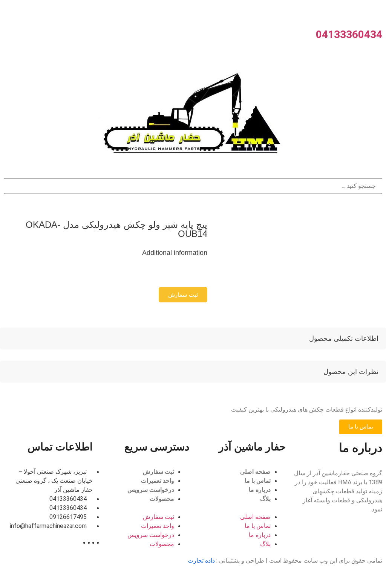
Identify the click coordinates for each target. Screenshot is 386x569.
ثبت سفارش (158, 471)
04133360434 (349, 34)
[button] (183, 294)
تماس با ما (258, 480)
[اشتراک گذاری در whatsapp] (200, 274)
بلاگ (265, 498)
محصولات (162, 498)
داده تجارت (201, 560)
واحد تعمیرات (157, 480)
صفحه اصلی (255, 471)
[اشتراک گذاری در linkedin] (191, 274)
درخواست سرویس (150, 489)
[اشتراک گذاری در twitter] (196, 274)
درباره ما (260, 489)
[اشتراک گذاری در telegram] (205, 274)
